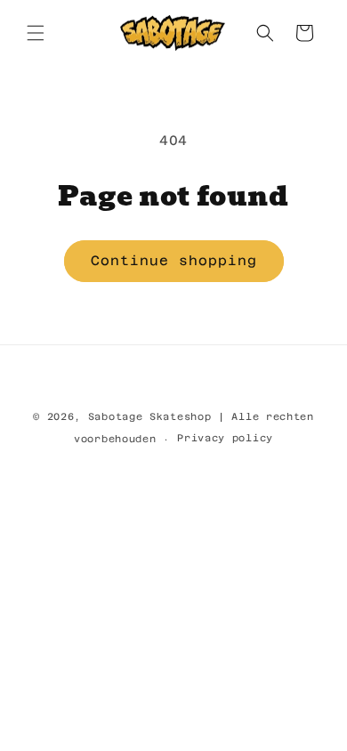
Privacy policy (225, 438)
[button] (35, 32)
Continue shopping (174, 260)
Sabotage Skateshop (150, 417)
